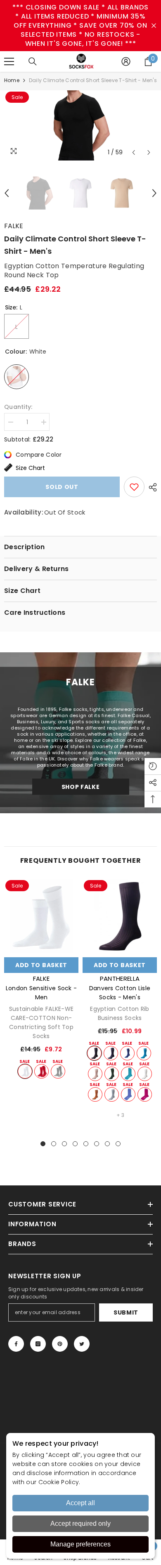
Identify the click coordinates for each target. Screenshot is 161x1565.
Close (154, 26)
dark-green (111, 1074)
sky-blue (111, 1094)
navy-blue (111, 1053)
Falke (13, 226)
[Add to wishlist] (134, 487)
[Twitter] (82, 1344)
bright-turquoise (144, 1053)
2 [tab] (53, 1143)
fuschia (144, 1094)
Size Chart (30, 468)
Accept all (80, 1502)
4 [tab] (75, 1143)
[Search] (33, 61)
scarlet (41, 1071)
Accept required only (80, 1523)
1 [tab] (42, 1143)
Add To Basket (41, 965)
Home (11, 80)
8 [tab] (118, 1143)
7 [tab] (107, 1143)
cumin (95, 1094)
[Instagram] (38, 1344)
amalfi (128, 1074)
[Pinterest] (60, 1344)
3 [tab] (64, 1143)
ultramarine (127, 1053)
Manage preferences (80, 1544)
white (25, 1071)
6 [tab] (96, 1143)
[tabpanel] (41, 979)
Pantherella (120, 978)
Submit (126, 1312)
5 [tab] (85, 1143)
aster (128, 1094)
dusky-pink (95, 1074)
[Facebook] (16, 1344)
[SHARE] (150, 487)
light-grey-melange (58, 1071)
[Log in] (126, 61)
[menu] (9, 61)
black (94, 1053)
